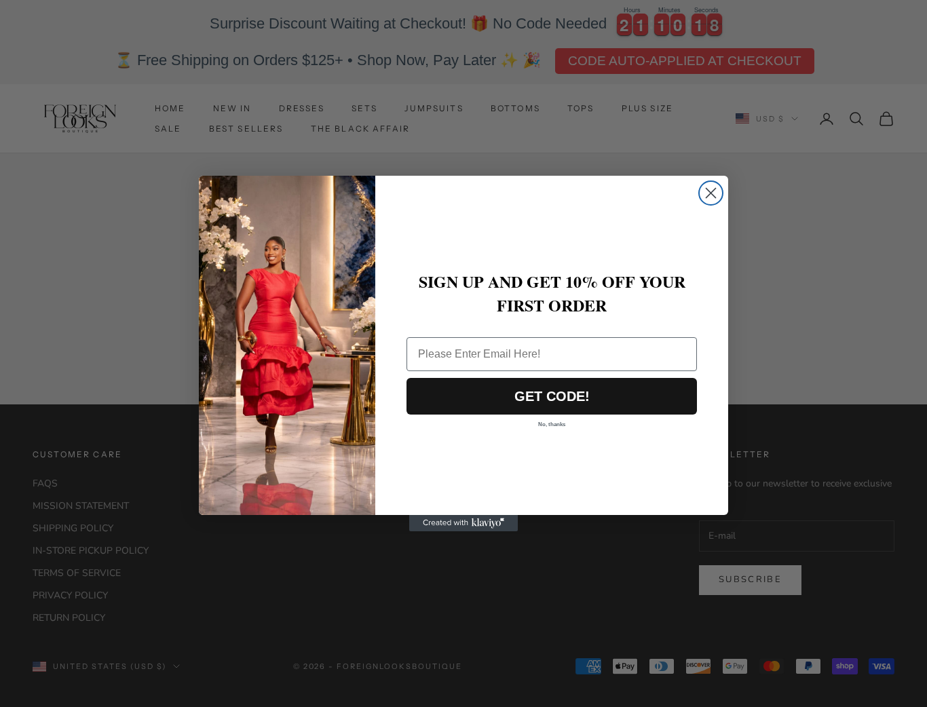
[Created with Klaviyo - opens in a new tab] (463, 523)
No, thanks (551, 424)
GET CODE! (552, 396)
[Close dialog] (711, 193)
